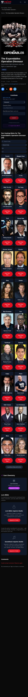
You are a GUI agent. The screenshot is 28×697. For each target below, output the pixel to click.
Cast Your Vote (7, 180)
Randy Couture (7, 361)
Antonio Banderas (7, 393)
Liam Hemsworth (7, 206)
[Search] (20, 2)
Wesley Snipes (21, 330)
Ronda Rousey (21, 455)
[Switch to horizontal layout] (14, 148)
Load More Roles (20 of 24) (14, 467)
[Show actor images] (14, 151)
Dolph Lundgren (7, 268)
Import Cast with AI (15, 125)
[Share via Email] (14, 89)
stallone (4, 69)
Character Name (7, 105)
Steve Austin (20, 393)
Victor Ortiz (7, 455)
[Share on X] (6, 89)
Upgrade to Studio (14, 488)
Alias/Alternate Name (10, 111)
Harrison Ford (7, 330)
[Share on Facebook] (2, 89)
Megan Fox (7, 299)
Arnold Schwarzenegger (7, 175)
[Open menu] (25, 2)
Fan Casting (4, 7)
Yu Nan (21, 175)
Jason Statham (21, 424)
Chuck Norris (20, 268)
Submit (14, 118)
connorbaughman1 (13, 84)
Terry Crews (7, 424)
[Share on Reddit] (10, 89)
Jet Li (20, 206)
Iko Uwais (20, 361)
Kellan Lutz (21, 299)
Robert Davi (21, 237)
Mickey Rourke (7, 237)
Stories (10, 7)
